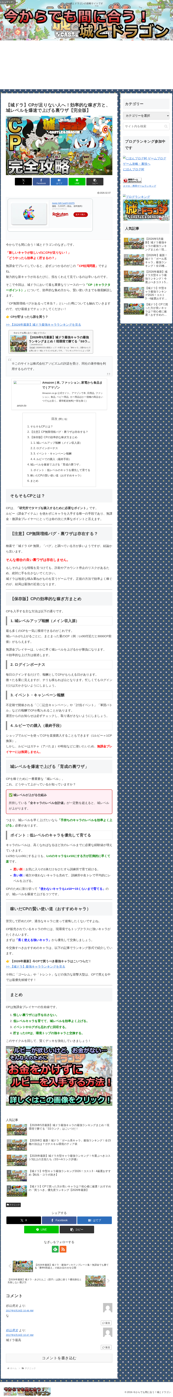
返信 (107, 1323)
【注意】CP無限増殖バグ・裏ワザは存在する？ (59, 431)
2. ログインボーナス (45, 448)
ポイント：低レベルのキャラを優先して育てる (61, 470)
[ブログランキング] (136, 196)
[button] (94, 181)
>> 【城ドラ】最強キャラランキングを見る (35, 966)
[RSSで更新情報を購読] (63, 1249)
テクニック (15, 1205)
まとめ (34, 480)
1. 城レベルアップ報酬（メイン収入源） (57, 442)
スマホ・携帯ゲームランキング (139, 186)
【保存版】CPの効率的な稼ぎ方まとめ (53, 437)
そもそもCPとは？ (41, 426)
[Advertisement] (86, 65)
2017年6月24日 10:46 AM (19, 1310)
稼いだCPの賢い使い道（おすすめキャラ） (56, 475)
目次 (54, 418)
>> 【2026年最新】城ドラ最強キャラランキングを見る (43, 324)
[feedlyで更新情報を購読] (55, 1249)
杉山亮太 (12, 1330)
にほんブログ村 (133, 169)
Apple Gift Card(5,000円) (63, 203)
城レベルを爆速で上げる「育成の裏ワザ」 (56, 464)
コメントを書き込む (59, 1358)
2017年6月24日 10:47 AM (19, 1335)
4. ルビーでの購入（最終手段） (52, 459)
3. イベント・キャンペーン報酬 (52, 453)
